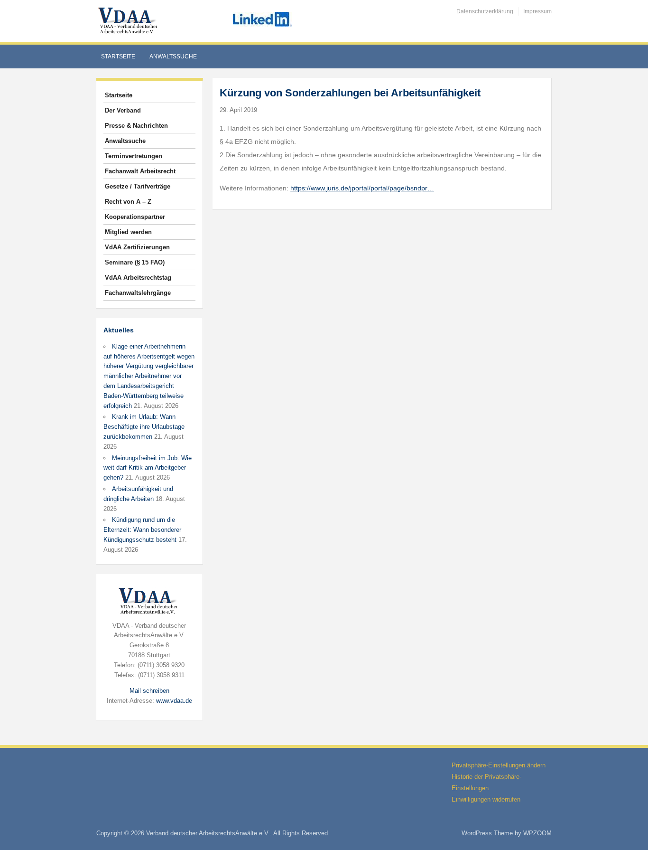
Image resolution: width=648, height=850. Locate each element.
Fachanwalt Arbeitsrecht (140, 171)
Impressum (537, 11)
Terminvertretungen (133, 156)
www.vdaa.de (174, 700)
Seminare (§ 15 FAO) (135, 262)
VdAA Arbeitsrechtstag (138, 277)
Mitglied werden (128, 232)
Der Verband (123, 110)
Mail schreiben (149, 690)
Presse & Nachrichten (136, 125)
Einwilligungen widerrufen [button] (486, 799)
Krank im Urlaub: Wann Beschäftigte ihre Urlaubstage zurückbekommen (144, 426)
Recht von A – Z (128, 201)
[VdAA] (129, 20)
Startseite (118, 56)
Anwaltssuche (173, 56)
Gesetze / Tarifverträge (137, 186)
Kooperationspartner (135, 216)
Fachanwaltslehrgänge (138, 292)
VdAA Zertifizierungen (137, 247)
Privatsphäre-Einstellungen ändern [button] (499, 765)
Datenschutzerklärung (484, 11)
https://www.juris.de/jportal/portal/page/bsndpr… (362, 188)
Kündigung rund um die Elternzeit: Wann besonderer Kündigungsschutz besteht (142, 529)
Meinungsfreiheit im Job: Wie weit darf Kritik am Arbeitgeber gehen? (147, 468)
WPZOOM (537, 833)
